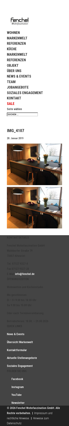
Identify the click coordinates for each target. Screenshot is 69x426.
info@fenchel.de (24, 274)
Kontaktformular (17, 350)
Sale (11, 104)
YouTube (17, 395)
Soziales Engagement (25, 93)
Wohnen (13, 33)
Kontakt (14, 98)
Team (11, 82)
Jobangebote (18, 87)
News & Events (19, 76)
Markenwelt (17, 38)
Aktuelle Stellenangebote (22, 358)
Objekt (13, 65)
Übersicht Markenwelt (20, 342)
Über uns (14, 71)
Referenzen (16, 43)
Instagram (18, 387)
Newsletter (18, 403)
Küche (12, 49)
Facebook (17, 379)
